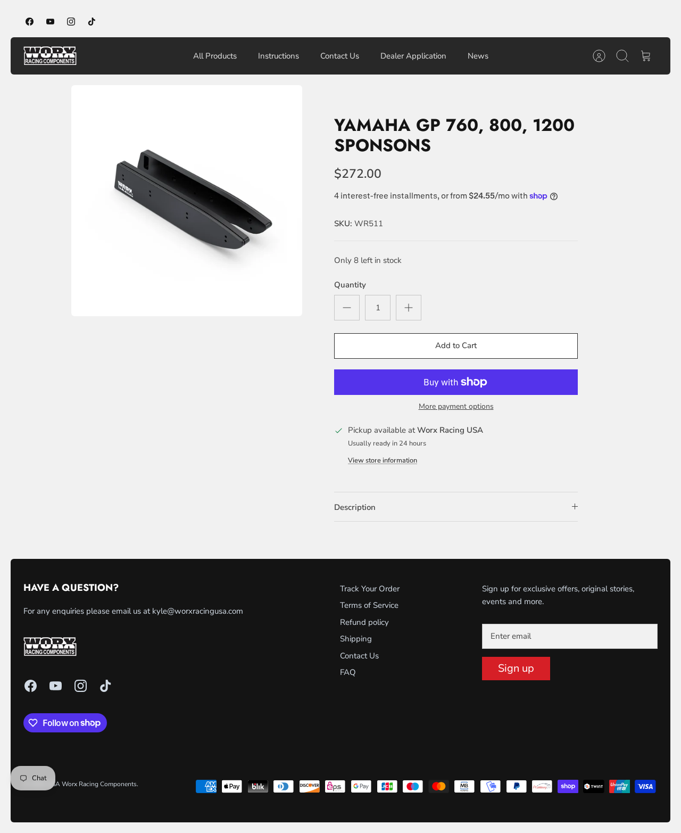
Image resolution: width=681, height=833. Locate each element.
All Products (215, 56)
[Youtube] (50, 21)
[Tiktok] (91, 21)
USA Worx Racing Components (92, 784)
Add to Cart (456, 345)
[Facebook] (29, 21)
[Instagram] (71, 21)
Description (355, 507)
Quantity (350, 284)
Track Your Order (370, 588)
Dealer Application (413, 56)
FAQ (348, 672)
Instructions (278, 56)
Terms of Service (369, 605)
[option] (186, 200)
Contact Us (339, 56)
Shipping (356, 638)
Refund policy (364, 622)
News (478, 56)
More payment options (456, 406)
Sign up (516, 668)
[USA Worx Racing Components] (50, 56)
